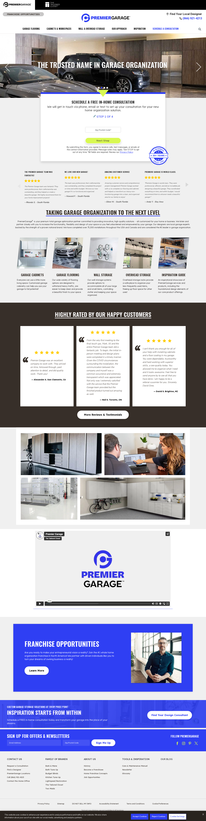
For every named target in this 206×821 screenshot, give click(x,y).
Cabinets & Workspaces (59, 28)
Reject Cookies (158, 816)
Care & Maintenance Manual (134, 766)
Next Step (103, 140)
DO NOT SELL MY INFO (81, 804)
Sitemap (60, 804)
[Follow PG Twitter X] (196, 743)
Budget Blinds (51, 773)
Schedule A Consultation (166, 28)
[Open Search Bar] (199, 29)
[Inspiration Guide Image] (173, 253)
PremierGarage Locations (18, 773)
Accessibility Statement (109, 804)
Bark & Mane (51, 766)
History (87, 766)
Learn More (36, 670)
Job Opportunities (92, 777)
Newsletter (127, 770)
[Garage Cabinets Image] (32, 253)
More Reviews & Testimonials (103, 414)
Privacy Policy (126, 152)
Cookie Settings (177, 816)
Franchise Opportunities (23, 14)
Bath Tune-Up (51, 770)
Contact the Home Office (18, 781)
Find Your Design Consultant (169, 715)
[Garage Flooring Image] (67, 253)
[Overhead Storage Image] (138, 253)
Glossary (126, 773)
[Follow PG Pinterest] (190, 743)
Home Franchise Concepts (95, 773)
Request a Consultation (17, 766)
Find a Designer (14, 770)
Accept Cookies (140, 816)
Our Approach (119, 28)
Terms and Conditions (135, 804)
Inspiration (140, 28)
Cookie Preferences (160, 804)
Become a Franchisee (93, 770)
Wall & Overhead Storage (91, 28)
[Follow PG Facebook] (177, 743)
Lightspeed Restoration (56, 781)
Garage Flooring (31, 28)
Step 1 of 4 (105, 117)
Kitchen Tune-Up (53, 777)
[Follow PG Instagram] (183, 743)
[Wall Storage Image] (103, 253)
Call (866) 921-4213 (15, 777)
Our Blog (167, 759)
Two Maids (50, 788)
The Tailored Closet (54, 785)
